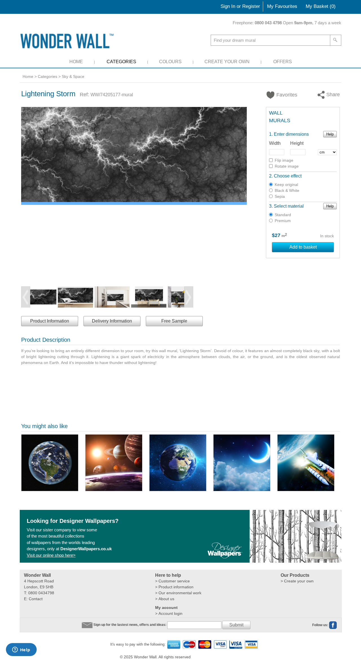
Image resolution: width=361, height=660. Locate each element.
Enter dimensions (291, 134)
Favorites (283, 95)
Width (275, 143)
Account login (170, 613)
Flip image (284, 160)
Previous (25, 297)
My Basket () (321, 6)
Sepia (280, 196)
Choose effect (287, 176)
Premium (283, 220)
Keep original (286, 184)
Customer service (174, 581)
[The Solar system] (113, 462)
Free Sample (174, 321)
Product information (176, 587)
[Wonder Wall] (68, 41)
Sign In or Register (240, 6)
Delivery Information (112, 321)
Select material (289, 206)
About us (166, 599)
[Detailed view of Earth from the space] (49, 462)
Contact (36, 599)
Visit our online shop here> (51, 555)
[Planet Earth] (177, 462)
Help (330, 134)
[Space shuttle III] (305, 462)
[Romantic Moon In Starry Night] (241, 462)
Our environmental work (180, 593)
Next (188, 297)
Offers (282, 61)
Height (296, 143)
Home (76, 61)
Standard (283, 214)
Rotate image (287, 166)
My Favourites (282, 6)
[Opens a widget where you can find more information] (21, 650)
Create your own (299, 581)
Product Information (49, 321)
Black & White (287, 190)
